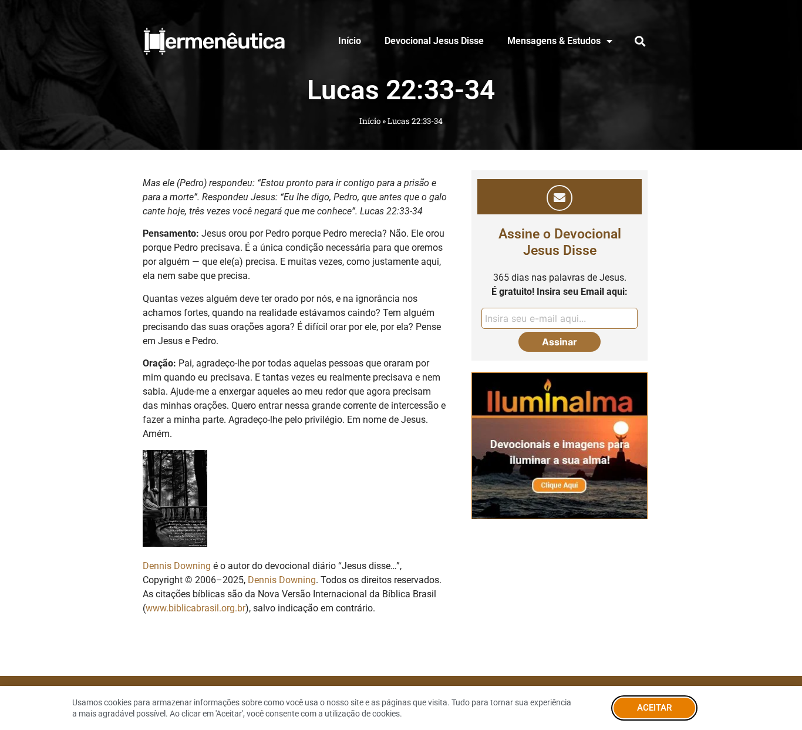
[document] (401, 365)
